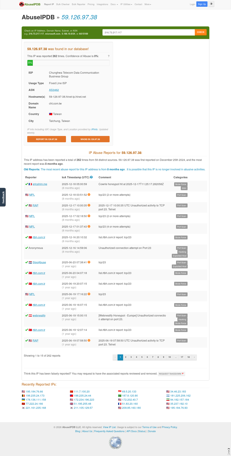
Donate (152, 431)
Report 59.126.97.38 (46, 139)
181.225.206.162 (180, 395)
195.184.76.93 (179, 408)
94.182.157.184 (179, 399)
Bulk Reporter (78, 4)
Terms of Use (149, 427)
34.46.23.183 (178, 391)
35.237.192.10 (179, 404)
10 (169, 356)
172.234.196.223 (84, 399)
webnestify (39, 315)
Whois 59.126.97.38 (90, 139)
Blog (77, 431)
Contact (138, 4)
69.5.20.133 (129, 391)
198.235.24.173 (35, 395)
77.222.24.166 (34, 404)
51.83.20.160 (130, 404)
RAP (35, 205)
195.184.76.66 (34, 391)
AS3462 (54, 90)
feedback (3, 197)
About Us (87, 431)
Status (141, 431)
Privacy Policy (169, 427)
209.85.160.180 (131, 408)
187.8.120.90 (130, 395)
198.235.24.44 (82, 395)
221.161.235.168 (36, 408)
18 (188, 356)
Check (200, 32)
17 (182, 356)
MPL (32, 195)
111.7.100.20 (82, 391)
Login (192, 4)
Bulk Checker (63, 4)
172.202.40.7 (130, 399)
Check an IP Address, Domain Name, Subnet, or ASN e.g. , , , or (56, 32)
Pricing (91, 4)
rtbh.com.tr (39, 237)
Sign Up (202, 4)
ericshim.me (40, 184)
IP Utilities (125, 4)
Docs (113, 4)
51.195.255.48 (82, 404)
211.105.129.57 (83, 408)
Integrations (102, 4)
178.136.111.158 (36, 399)
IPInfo (94, 129)
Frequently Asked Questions (109, 431)
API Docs (131, 431)
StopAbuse (39, 262)
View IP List (109, 427)
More (147, 4)
